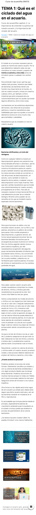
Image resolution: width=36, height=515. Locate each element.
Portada (4, 35)
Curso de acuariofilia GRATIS (17, 1)
